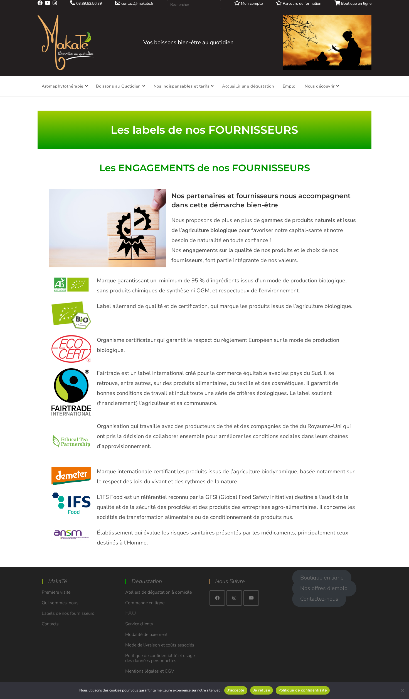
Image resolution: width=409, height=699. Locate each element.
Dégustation (147, 581)
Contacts (50, 624)
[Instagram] (234, 598)
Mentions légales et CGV (149, 671)
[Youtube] (251, 598)
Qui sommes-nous (60, 603)
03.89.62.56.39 (88, 3)
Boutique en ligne (355, 3)
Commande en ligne (144, 603)
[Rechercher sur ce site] (194, 4)
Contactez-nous (319, 599)
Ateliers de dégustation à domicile (158, 592)
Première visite (56, 592)
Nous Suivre (230, 581)
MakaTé (57, 581)
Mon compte (251, 3)
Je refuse (261, 690)
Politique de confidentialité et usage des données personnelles (160, 658)
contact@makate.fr (137, 3)
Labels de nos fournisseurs (68, 613)
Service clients (139, 624)
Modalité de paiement (146, 634)
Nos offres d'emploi (324, 588)
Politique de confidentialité (303, 690)
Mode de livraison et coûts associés (159, 645)
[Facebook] (217, 598)
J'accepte (235, 690)
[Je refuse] (402, 690)
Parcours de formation (301, 3)
